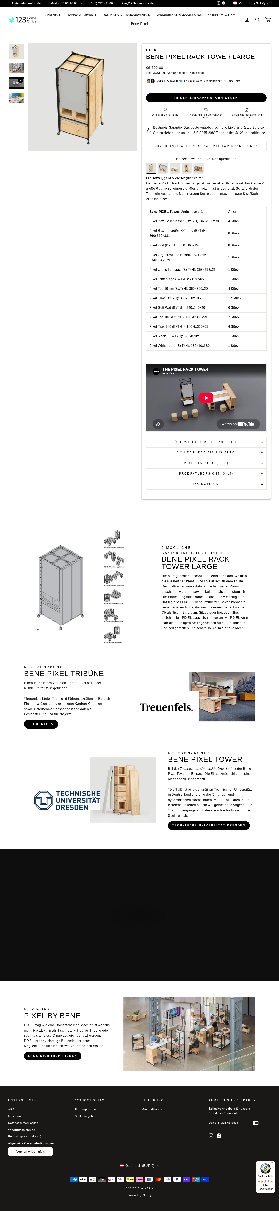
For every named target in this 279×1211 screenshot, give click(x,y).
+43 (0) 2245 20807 (101, 3)
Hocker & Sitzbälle (81, 15)
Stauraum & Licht (221, 15)
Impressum (15, 1116)
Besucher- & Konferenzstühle (126, 15)
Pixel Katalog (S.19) (206, 463)
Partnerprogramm (87, 1109)
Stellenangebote (86, 1116)
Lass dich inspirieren (52, 1055)
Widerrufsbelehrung (21, 1129)
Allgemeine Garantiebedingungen (31, 1143)
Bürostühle (51, 15)
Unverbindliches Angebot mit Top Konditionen (206, 145)
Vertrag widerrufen (30, 1151)
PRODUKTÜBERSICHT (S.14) (206, 473)
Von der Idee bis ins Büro (206, 452)
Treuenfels (41, 724)
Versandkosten (152, 1109)
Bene (151, 49)
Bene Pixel (139, 24)
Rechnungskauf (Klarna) (24, 1136)
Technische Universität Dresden (209, 825)
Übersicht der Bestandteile (206, 442)
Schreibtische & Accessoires (179, 15)
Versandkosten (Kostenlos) (185, 72)
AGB (11, 1109)
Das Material (206, 484)
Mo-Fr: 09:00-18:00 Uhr (67, 3)
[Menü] (272, 1163)
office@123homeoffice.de (136, 3)
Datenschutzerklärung (23, 1122)
